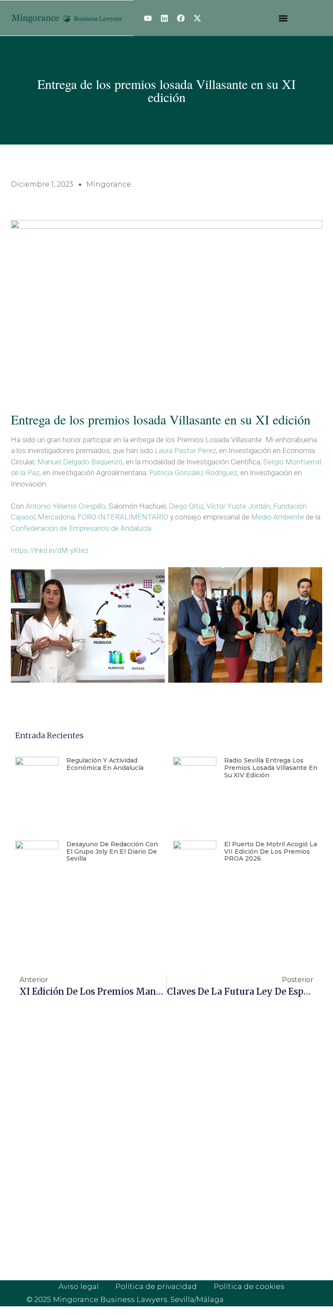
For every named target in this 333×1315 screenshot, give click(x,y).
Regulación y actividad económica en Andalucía (105, 764)
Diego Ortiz (186, 506)
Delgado (76, 461)
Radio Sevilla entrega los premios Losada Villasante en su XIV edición (270, 767)
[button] (283, 18)
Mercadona (56, 517)
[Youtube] (148, 18)
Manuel (49, 461)
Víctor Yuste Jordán (238, 506)
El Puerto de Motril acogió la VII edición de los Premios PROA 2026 (270, 851)
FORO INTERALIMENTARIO (123, 517)
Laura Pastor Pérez (185, 450)
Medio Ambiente (277, 517)
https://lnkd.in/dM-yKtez (49, 550)
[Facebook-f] (189, 1111)
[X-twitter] (197, 18)
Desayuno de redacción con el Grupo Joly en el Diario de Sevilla (112, 851)
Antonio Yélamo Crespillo (65, 506)
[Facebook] (181, 18)
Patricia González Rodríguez (193, 472)
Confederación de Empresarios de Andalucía (81, 528)
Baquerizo (107, 461)
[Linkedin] (164, 18)
